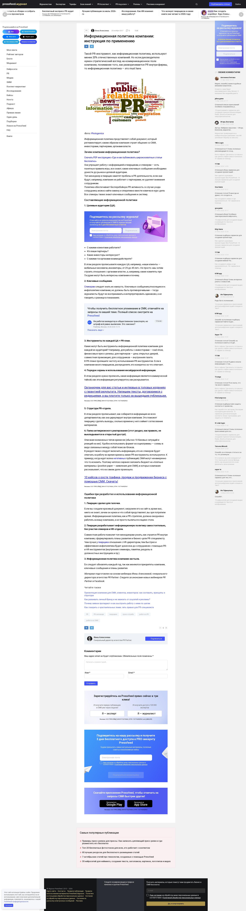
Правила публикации (75, 891)
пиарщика (103, 542)
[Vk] (86, 46)
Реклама (79, 901)
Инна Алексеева (102, 637)
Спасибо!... (219, 497)
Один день (12, 117)
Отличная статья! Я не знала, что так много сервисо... (228, 384)
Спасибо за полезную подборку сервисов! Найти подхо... (227, 321)
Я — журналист (147, 713)
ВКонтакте (12, 36)
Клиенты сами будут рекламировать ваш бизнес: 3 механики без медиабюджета (227, 91)
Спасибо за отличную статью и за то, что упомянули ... (228, 453)
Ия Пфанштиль (227, 295)
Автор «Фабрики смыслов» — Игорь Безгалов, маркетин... (229, 129)
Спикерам (89, 286)
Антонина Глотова (228, 78)
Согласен (8, 905)
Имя (87, 672)
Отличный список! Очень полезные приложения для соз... (228, 430)
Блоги (9, 59)
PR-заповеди (99, 614)
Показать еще (95, 330)
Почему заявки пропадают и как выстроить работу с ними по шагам (117, 603)
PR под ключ (121, 4)
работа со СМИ (92, 620)
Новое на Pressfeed (16, 126)
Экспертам (60, 4)
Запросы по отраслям (28, 42)
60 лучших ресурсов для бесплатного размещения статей (110, 852)
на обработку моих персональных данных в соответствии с (115, 236)
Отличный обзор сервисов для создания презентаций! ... (227, 171)
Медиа (10, 78)
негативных (119, 458)
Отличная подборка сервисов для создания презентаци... (228, 236)
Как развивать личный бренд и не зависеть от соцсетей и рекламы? (117, 599)
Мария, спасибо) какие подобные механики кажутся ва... (228, 85)
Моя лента (12, 50)
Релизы (136, 4)
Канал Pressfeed (29, 31)
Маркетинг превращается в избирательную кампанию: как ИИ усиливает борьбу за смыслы (228, 136)
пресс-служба (128, 614)
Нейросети (12, 69)
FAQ (8, 130)
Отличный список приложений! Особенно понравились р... (227, 106)
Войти (238, 4)
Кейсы (10, 95)
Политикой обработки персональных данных (230, 62)
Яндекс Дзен (29, 36)
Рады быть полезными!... (224, 301)
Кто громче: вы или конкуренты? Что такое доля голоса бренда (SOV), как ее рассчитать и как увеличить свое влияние (228, 461)
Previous (5, 14)
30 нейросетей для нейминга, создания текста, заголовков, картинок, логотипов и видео (126, 861)
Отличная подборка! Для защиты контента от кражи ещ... (228, 405)
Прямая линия (13, 112)
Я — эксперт (109, 713)
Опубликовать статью (220, 4)
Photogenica (97, 133)
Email (131, 672)
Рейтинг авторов (15, 54)
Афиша (10, 108)
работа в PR (144, 614)
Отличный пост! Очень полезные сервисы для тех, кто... (227, 477)
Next (241, 14)
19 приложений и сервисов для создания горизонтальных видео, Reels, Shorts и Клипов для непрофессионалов (228, 113)
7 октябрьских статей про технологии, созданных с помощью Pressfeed (118, 857)
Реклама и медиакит (156, 4)
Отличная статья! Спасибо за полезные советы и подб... (226, 342)
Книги (9, 136)
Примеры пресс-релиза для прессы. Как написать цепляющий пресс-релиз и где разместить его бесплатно (122, 842)
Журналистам (45, 4)
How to (10, 99)
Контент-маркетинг (16, 86)
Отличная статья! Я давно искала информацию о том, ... (228, 363)
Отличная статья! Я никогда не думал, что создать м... (227, 194)
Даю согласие (224, 59)
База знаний (85, 4)
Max (12, 31)
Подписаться (156, 639)
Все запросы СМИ (12, 42)
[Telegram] (92, 46)
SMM (9, 82)
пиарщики (113, 614)
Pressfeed (94, 315)
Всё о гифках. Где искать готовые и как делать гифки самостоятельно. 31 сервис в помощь (229, 157)
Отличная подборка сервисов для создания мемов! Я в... (228, 260)
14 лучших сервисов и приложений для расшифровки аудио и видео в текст (228, 306)
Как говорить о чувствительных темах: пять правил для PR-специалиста (119, 607)
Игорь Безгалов (227, 122)
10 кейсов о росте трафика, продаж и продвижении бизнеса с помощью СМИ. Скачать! (125, 479)
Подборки (12, 121)
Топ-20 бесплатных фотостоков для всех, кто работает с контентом (116, 848)
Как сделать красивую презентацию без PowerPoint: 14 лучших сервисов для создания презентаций (227, 179)
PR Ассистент (103, 4)
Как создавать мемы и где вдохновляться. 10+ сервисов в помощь (227, 201)
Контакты (62, 891)
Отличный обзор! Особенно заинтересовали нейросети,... (226, 215)
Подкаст (11, 104)
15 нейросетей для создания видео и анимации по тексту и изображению (229, 222)
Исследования (14, 91)
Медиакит (12, 63)
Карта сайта (51, 891)
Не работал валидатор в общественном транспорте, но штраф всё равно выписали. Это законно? (120, 322)
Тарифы (72, 4)
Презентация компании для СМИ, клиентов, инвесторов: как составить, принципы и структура (124, 594)
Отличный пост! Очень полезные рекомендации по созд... (227, 150)
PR (8, 73)
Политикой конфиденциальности (16, 902)
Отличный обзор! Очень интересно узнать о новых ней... (228, 281)
